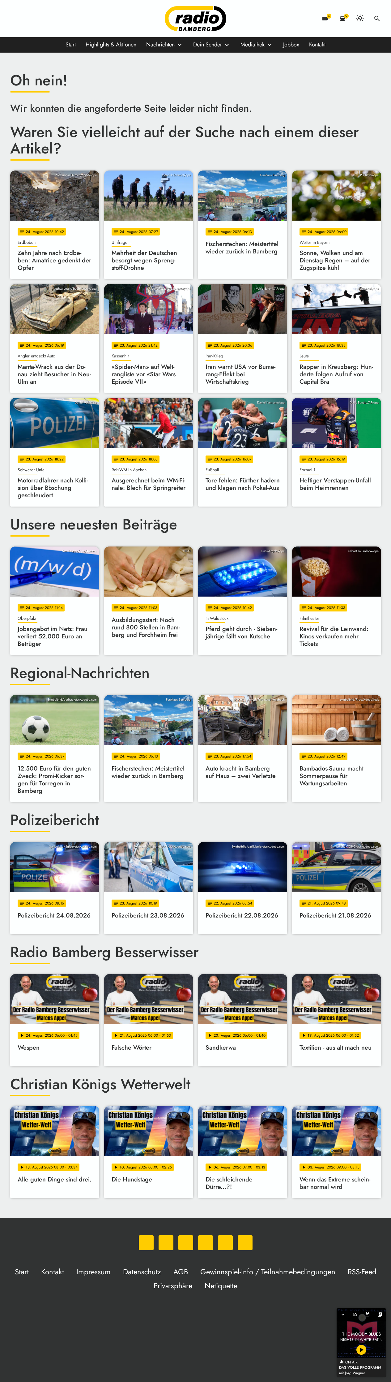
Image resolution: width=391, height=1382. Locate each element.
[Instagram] (41, 18)
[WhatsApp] (16, 18)
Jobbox (291, 45)
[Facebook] (29, 18)
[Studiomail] (66, 18)
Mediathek (252, 45)
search (377, 18)
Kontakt (317, 45)
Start (71, 45)
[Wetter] (359, 18)
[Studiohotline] (78, 18)
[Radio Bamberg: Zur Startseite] (196, 18)
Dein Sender (207, 45)
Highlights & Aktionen (111, 45)
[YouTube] (53, 18)
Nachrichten (160, 45)
